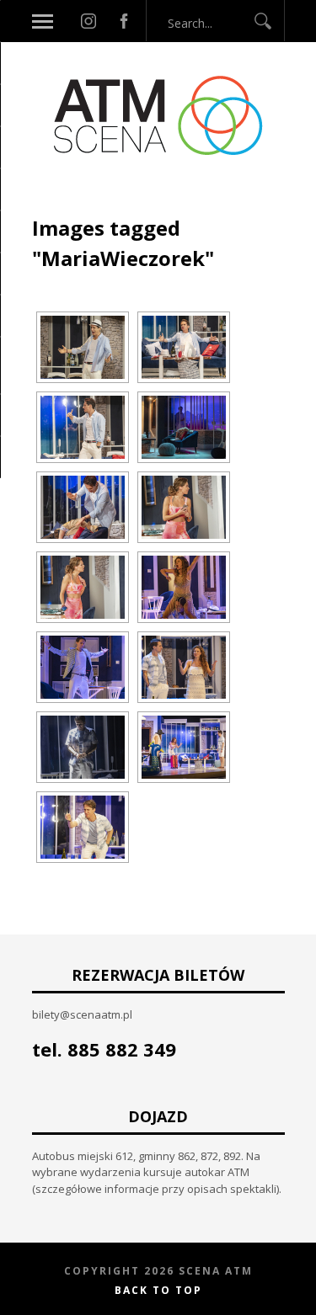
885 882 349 (121, 1049)
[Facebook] (124, 21)
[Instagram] (88, 21)
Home (49, 191)
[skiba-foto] (82, 347)
